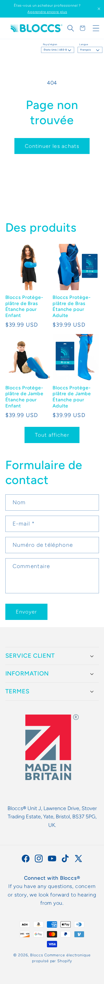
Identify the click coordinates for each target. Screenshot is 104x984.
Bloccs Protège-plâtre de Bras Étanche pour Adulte (72, 306)
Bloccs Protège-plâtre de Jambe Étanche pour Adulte (72, 397)
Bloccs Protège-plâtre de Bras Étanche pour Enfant (24, 306)
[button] (71, 28)
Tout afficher (52, 435)
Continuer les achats (52, 146)
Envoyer (26, 611)
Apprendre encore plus (47, 12)
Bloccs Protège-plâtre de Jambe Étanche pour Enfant (24, 397)
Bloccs (36, 955)
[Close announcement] (99, 8)
